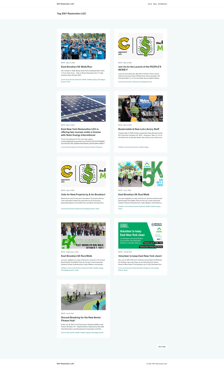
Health (84, 79)
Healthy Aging (92, 79)
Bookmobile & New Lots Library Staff (138, 129)
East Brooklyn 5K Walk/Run (76, 66)
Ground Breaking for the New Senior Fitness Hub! (81, 319)
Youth (68, 82)
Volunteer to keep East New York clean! (140, 255)
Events (72, 79)
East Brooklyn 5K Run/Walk (133, 194)
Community (65, 79)
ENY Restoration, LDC (65, 4)
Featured (78, 79)
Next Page (162, 347)
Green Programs (97, 147)
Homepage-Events (145, 82)
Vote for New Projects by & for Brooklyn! (83, 194)
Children (121, 147)
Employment (74, 147)
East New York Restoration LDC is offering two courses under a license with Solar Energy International (81, 132)
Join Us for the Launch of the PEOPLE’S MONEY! (139, 68)
